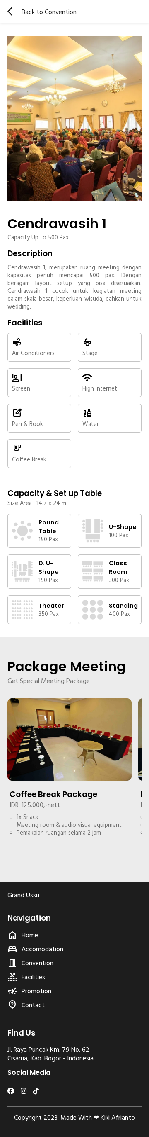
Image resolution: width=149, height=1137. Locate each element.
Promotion (36, 991)
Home (30, 935)
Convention (37, 963)
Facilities (33, 977)
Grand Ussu (23, 895)
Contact (33, 1005)
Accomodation (42, 949)
